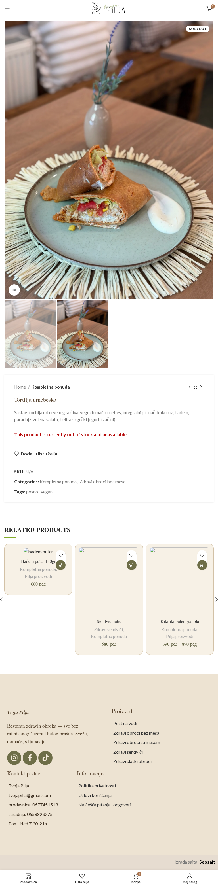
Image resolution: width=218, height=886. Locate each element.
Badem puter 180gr (38, 561)
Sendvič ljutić (109, 621)
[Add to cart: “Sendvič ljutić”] (132, 565)
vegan (47, 491)
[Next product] (201, 387)
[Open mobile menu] (7, 8)
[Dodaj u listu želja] (61, 555)
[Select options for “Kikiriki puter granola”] (202, 565)
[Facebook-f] (30, 758)
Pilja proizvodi (38, 576)
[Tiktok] (45, 758)
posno (32, 491)
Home (20, 386)
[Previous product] (189, 387)
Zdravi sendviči (108, 629)
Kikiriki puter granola (179, 621)
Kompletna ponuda (51, 386)
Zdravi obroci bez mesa (102, 481)
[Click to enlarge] (14, 290)
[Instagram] (14, 758)
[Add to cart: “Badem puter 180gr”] (61, 565)
